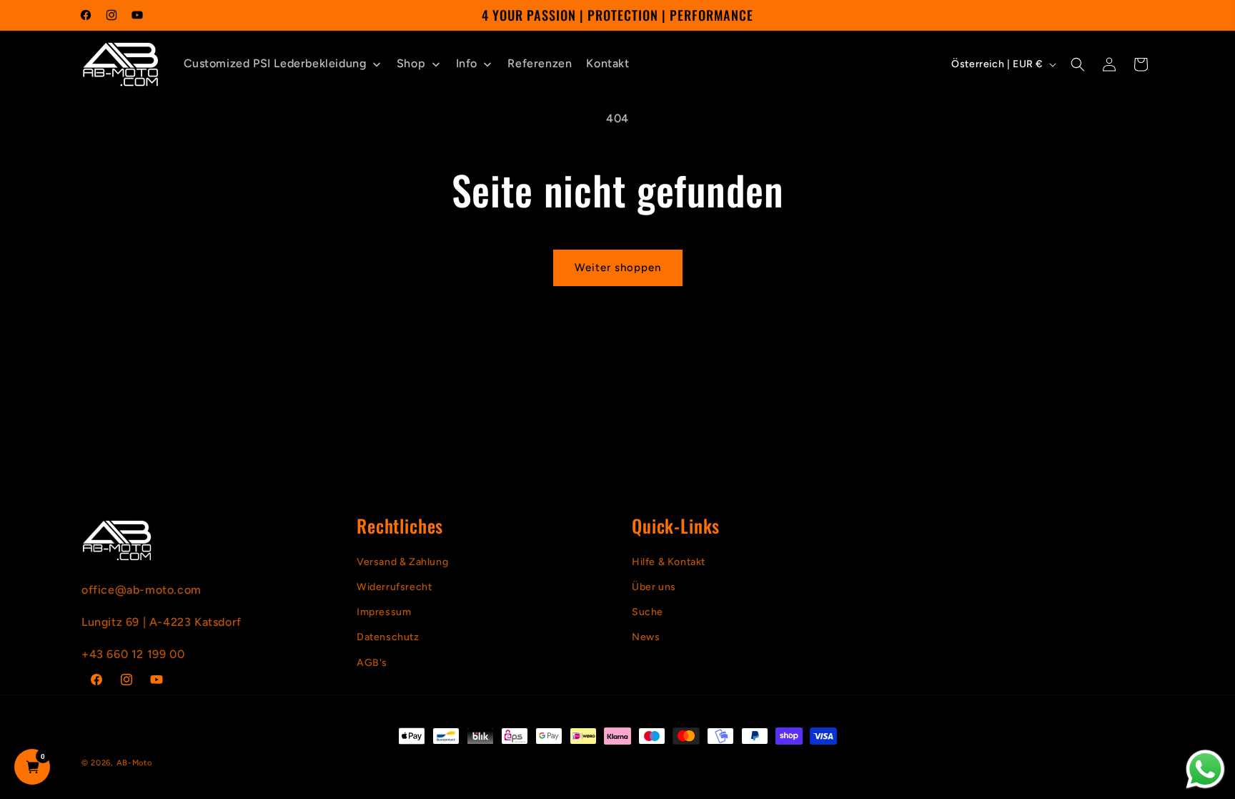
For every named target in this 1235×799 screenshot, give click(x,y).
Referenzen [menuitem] (539, 63)
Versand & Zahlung (402, 562)
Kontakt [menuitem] (607, 63)
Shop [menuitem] (411, 63)
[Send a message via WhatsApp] (1205, 769)
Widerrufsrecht (394, 587)
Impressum (384, 612)
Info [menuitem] (466, 63)
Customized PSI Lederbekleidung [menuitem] (275, 63)
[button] (1077, 64)
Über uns (654, 587)
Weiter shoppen (618, 267)
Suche (647, 612)
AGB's (372, 663)
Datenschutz (388, 637)
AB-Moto (134, 763)
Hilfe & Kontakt (668, 562)
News (646, 637)
